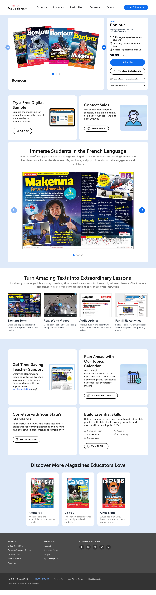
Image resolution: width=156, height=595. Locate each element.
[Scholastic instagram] (88, 547)
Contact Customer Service (19, 550)
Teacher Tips (76, 7)
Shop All (47, 546)
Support (111, 7)
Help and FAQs (14, 559)
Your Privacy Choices (75, 579)
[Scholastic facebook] (81, 547)
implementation (22, 389)
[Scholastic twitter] (95, 547)
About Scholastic (94, 579)
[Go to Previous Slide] (7, 47)
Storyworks (49, 554)
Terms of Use (58, 579)
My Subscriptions (51, 559)
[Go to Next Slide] (104, 47)
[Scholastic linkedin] (108, 547)
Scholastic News (51, 550)
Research (57, 7)
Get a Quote (95, 7)
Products (41, 7)
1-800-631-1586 (15, 546)
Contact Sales (14, 554)
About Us (12, 563)
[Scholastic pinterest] (101, 547)
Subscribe (127, 62)
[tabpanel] (56, 47)
